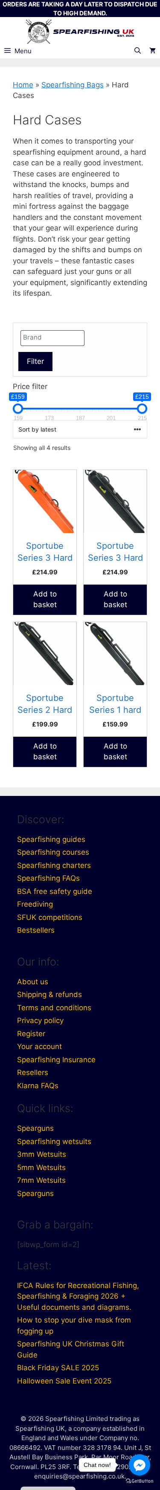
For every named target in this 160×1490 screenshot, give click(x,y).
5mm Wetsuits (41, 1167)
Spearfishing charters (54, 865)
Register (31, 1033)
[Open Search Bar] (137, 51)
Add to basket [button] (45, 599)
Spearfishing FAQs (48, 878)
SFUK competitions (49, 917)
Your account (39, 1046)
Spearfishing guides (51, 839)
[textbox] (54, 338)
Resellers (32, 1072)
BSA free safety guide (54, 891)
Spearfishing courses (53, 852)
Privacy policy (40, 1020)
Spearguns (35, 1128)
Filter (35, 361)
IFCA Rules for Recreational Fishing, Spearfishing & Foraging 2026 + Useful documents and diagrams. (78, 1296)
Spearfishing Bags (72, 85)
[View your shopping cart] (152, 51)
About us (32, 981)
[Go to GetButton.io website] (139, 1481)
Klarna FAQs (37, 1085)
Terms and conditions (54, 1007)
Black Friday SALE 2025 (58, 1367)
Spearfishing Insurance (56, 1059)
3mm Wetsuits (41, 1154)
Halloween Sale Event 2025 (64, 1381)
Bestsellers (36, 930)
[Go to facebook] (139, 1465)
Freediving (35, 904)
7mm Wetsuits (41, 1180)
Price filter (30, 386)
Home (23, 85)
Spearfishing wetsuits (54, 1141)
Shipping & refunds (49, 994)
